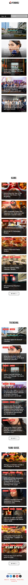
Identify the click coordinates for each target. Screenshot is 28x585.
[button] (14, 293)
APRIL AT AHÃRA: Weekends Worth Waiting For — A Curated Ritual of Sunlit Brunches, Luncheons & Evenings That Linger (13, 481)
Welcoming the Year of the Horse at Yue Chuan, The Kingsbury (13, 194)
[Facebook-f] (7, 576)
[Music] (20, 576)
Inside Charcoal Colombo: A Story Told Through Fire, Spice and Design (14, 71)
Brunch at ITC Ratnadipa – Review (12, 232)
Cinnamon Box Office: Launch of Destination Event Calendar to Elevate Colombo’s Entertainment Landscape (14, 89)
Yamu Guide (17, 220)
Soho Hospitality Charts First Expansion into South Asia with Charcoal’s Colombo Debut (14, 213)
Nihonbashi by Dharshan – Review (12, 286)
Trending (12, 329)
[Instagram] (14, 576)
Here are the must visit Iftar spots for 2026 (13, 556)
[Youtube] (17, 576)
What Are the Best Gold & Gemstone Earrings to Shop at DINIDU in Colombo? (14, 50)
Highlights (5, 184)
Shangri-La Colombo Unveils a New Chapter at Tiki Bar (14, 465)
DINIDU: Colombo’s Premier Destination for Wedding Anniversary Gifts (13, 501)
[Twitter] (11, 576)
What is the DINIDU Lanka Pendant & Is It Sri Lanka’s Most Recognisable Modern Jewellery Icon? (13, 430)
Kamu (11, 184)
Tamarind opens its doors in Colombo (13, 340)
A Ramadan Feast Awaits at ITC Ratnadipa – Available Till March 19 (13, 537)
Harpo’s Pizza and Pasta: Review (12, 250)
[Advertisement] (14, 307)
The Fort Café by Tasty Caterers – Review (11, 268)
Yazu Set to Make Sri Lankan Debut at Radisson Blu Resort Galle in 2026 (13, 519)
